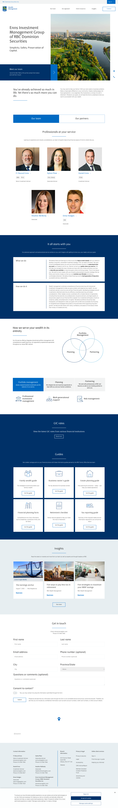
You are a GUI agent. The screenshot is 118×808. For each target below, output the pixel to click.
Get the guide (28, 493)
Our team (53, 9)
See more (59, 604)
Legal (77, 759)
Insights (94, 9)
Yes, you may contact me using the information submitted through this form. (41, 693)
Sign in (94, 756)
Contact (109, 9)
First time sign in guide (98, 759)
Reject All (86, 794)
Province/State (67, 665)
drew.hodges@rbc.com (19, 781)
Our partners (81, 119)
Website (62, 765)
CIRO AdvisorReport (81, 765)
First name (18, 640)
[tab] (28, 384)
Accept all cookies (86, 798)
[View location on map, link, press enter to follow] (59, 721)
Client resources (80, 9)
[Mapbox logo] (17, 734)
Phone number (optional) (73, 652)
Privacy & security (81, 756)
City (15, 665)
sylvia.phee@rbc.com (41, 760)
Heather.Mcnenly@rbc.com (43, 771)
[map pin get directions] (59, 719)
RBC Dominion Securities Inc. (11, 2)
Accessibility (79, 762)
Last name (65, 640)
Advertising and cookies (80, 777)
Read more (59, 436)
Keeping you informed (98, 762)
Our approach (66, 9)
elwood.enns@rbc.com (19, 760)
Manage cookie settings (86, 803)
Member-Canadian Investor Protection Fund (81, 770)
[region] (59, 721)
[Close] (115, 792)
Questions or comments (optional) (30, 675)
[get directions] (59, 719)
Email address (20, 652)
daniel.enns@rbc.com (19, 771)
